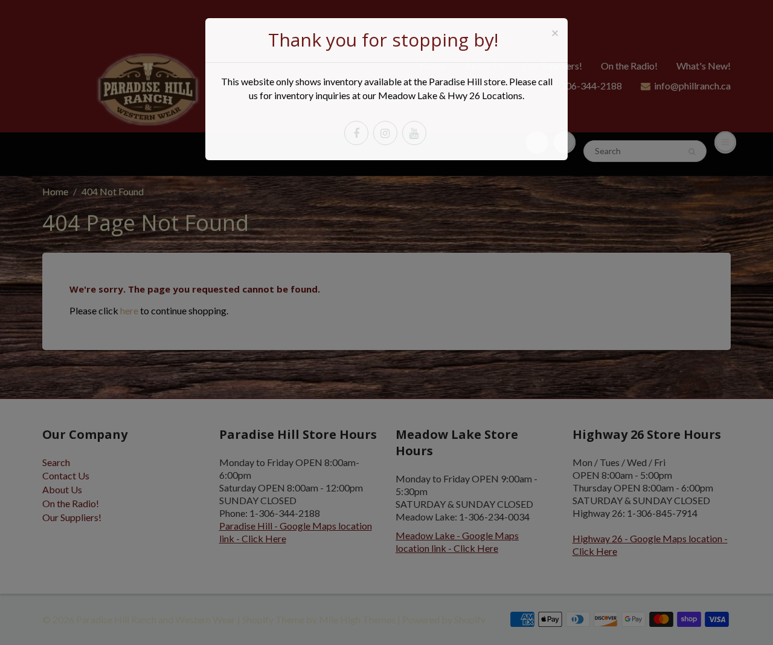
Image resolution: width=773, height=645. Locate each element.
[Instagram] (385, 133)
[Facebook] (356, 133)
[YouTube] (414, 133)
